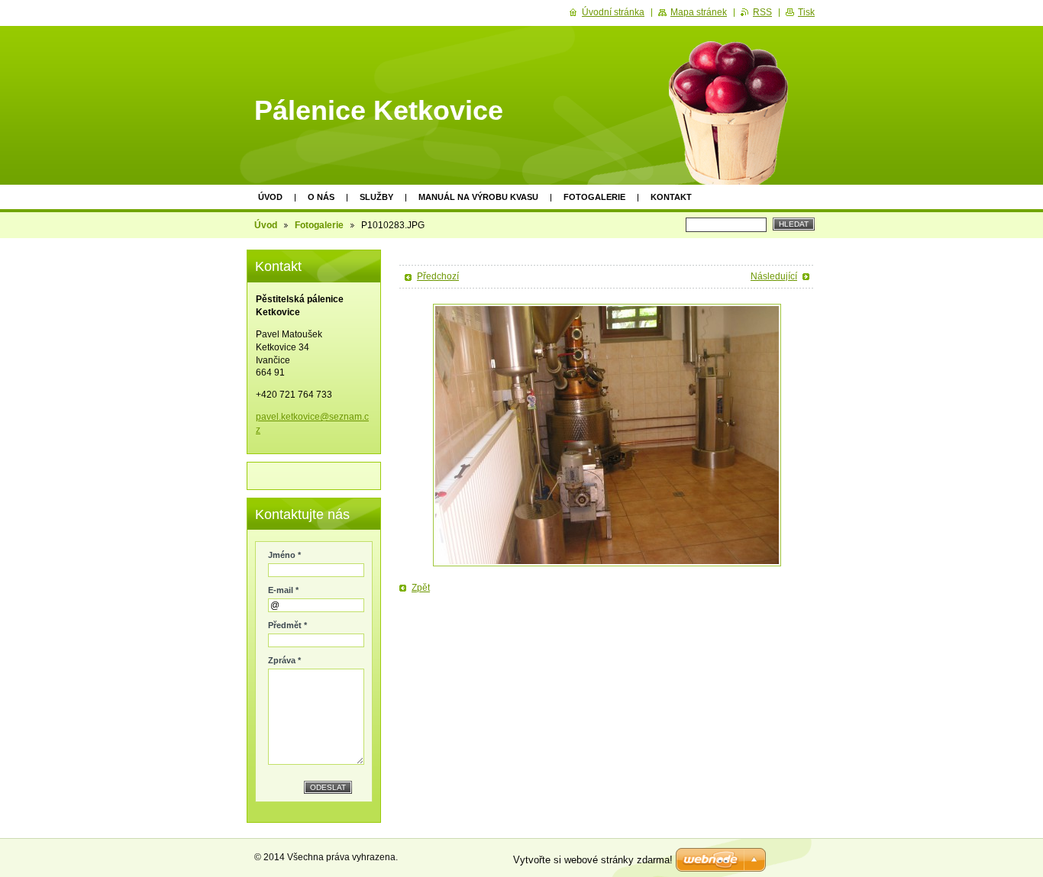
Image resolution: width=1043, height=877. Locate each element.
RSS (762, 12)
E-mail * (283, 590)
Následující (774, 276)
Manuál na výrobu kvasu (478, 197)
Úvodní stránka (613, 12)
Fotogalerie (594, 197)
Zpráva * (284, 660)
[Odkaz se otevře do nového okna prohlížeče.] (607, 435)
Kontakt (671, 197)
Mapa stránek (698, 12)
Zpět (421, 587)
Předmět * (287, 625)
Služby (376, 197)
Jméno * (284, 554)
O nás (321, 197)
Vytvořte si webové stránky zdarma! (593, 860)
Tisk (806, 12)
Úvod (270, 197)
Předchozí (438, 276)
